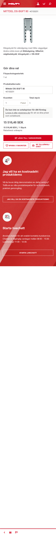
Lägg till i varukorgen (29, 138)
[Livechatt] (16, 532)
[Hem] (14, 3)
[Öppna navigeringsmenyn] (5, 4)
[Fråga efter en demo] (10, 532)
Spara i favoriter (17, 145)
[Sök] (50, 4)
